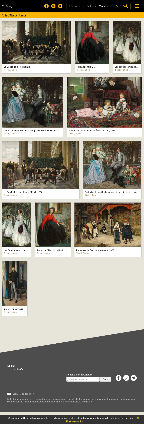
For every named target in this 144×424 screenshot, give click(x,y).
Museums (76, 6)
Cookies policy (27, 393)
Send (105, 379)
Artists (91, 6)
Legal (15, 393)
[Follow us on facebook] (47, 7)
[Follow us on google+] (54, 7)
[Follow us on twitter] (61, 7)
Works (103, 6)
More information (74, 421)
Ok (137, 418)
